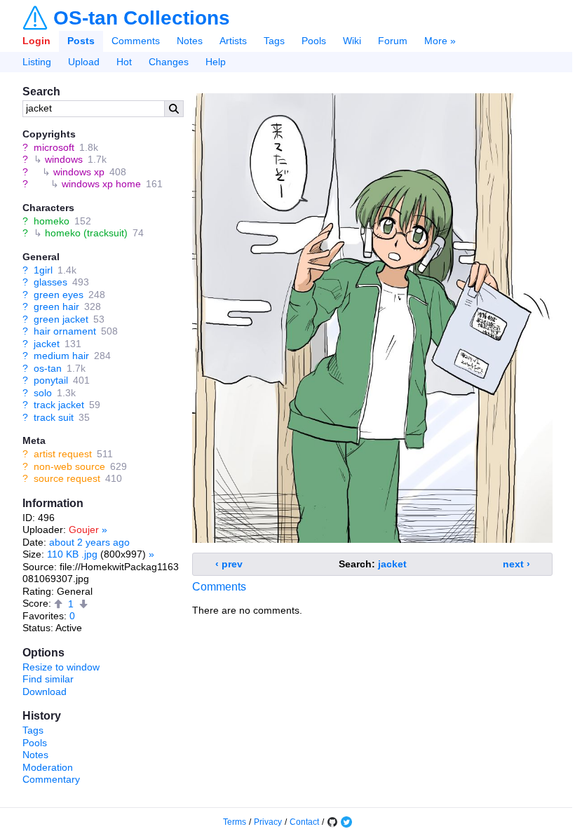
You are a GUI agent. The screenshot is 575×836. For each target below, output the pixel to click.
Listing (36, 61)
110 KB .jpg (72, 554)
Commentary (51, 779)
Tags (274, 40)
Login (36, 40)
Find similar (48, 679)
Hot (124, 61)
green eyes (58, 294)
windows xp (78, 171)
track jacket (59, 404)
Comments (135, 40)
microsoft (54, 147)
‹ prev (229, 563)
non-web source (69, 466)
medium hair (61, 355)
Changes (169, 61)
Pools (314, 40)
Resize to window (61, 667)
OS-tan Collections (141, 18)
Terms (234, 822)
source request (67, 478)
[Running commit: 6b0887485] (332, 822)
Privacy (268, 822)
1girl (43, 270)
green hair (56, 306)
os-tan (48, 368)
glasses (50, 282)
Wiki (352, 40)
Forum (392, 40)
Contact (304, 822)
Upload (84, 61)
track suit (54, 417)
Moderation (47, 767)
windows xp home (101, 183)
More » (440, 40)
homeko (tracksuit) (86, 232)
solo (43, 392)
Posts (81, 40)
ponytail (51, 380)
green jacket (61, 319)
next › (516, 563)
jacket (47, 343)
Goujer (84, 529)
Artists (233, 40)
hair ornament (65, 331)
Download (44, 691)
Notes (190, 40)
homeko (51, 221)
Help (215, 61)
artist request (63, 453)
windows (64, 159)
